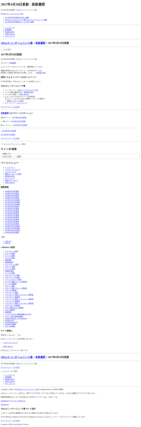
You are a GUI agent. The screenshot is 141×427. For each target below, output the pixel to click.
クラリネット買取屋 (12, 297)
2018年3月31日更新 (12, 193)
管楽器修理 (9, 262)
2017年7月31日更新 (12, 211)
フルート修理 (10, 253)
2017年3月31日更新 (19, 121)
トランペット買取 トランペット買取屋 (19, 299)
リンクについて (11, 172)
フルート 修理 (10, 266)
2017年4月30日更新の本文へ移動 (17, 17)
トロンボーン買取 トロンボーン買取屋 (19, 303)
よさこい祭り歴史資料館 (14, 316)
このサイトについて (12, 170)
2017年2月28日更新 (12, 222)
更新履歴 (8, 30)
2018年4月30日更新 (12, 191)
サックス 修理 (10, 269)
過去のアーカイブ (11, 180)
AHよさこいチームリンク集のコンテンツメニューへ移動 (26, 20)
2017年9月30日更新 (12, 206)
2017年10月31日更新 (12, 204)
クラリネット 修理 (12, 264)
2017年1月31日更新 (12, 224)
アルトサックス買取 (12, 275)
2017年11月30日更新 (12, 202)
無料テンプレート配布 (15, 101)
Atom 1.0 (8, 241)
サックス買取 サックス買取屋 (16, 282)
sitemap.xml (5, 404)
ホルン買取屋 (10, 310)
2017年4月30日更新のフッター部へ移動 (19, 22)
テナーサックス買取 (12, 277)
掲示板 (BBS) (10, 32)
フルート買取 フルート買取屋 (16, 288)
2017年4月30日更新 (19, 117)
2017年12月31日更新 (12, 200)
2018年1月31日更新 (12, 198)
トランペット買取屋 (12, 301)
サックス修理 (10, 256)
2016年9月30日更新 (12, 232)
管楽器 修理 (9, 271)
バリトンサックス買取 (13, 279)
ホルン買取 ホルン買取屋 (14, 308)
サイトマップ (10, 36)
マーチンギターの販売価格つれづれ (18, 314)
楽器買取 (8, 260)
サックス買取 (10, 258)
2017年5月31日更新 (20, 125)
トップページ (10, 27)
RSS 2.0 (7, 243)
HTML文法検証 (10, 324)
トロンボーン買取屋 (12, 305)
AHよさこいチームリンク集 (17, 43)
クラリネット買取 (11, 292)
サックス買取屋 (11, 284)
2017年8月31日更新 (12, 209)
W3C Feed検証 (10, 326)
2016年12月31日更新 (12, 226)
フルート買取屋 (11, 290)
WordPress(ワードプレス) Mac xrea (13, 401)
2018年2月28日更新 (12, 196)
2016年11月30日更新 (12, 228)
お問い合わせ (10, 34)
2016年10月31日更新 (12, 230)
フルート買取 (10, 286)
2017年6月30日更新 (12, 213)
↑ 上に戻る (16, 107)
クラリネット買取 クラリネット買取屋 (19, 295)
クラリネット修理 (11, 251)
